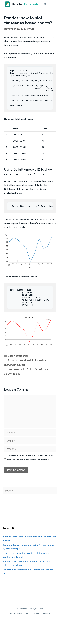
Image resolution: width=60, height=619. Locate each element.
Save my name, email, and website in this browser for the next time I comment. (30, 457)
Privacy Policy (16, 613)
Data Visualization (18, 355)
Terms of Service (32, 613)
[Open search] (45, 4)
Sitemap (46, 613)
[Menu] (53, 4)
